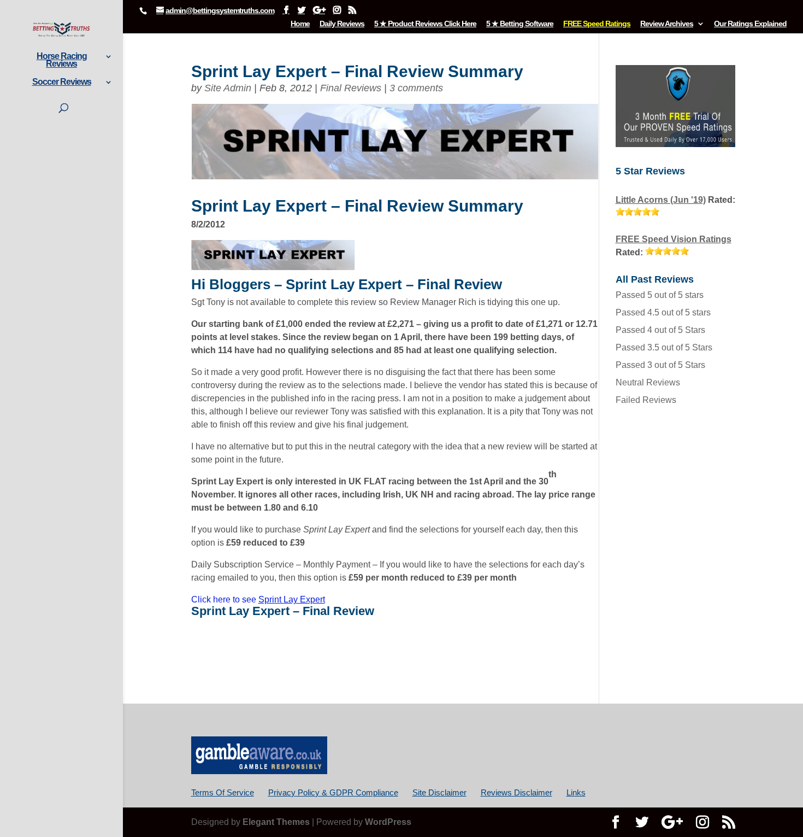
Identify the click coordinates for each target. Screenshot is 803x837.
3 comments (416, 88)
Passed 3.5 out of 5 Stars (664, 347)
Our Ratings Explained (750, 24)
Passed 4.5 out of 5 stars (663, 312)
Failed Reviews (646, 400)
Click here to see (258, 599)
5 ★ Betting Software (519, 24)
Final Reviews (350, 88)
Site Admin (227, 88)
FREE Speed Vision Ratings (673, 239)
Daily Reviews (342, 24)
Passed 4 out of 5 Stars (660, 330)
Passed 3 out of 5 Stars (660, 365)
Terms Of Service (222, 792)
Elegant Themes (276, 822)
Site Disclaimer (439, 792)
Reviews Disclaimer (516, 792)
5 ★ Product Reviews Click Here (425, 24)
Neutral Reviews (648, 382)
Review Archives (666, 24)
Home (300, 24)
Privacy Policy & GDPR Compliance (333, 792)
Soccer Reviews (61, 82)
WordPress (388, 822)
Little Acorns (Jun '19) (661, 199)
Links (576, 792)
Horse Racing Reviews (62, 60)
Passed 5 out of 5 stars (660, 295)
